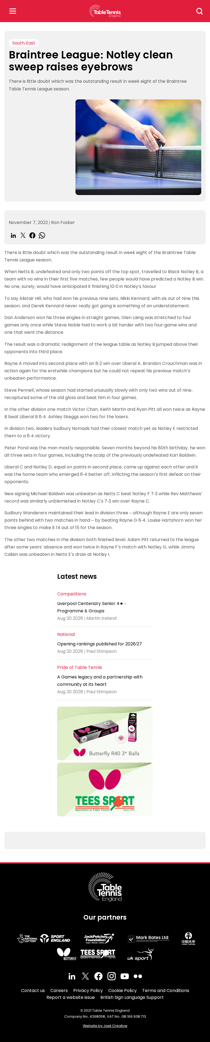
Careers (59, 990)
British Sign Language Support (132, 997)
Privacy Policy (88, 990)
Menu (12, 11)
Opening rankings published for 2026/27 (99, 644)
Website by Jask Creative (105, 1025)
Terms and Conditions (165, 990)
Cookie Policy (122, 990)
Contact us (33, 990)
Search (200, 11)
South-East (23, 43)
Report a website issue (70, 997)
